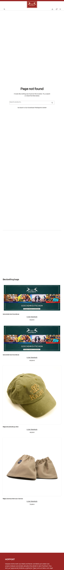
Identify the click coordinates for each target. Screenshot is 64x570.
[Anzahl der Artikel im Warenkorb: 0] (56, 9)
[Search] (52, 102)
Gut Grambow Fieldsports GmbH (35, 108)
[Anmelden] (52, 9)
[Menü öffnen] (60, 9)
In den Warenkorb (32, 317)
